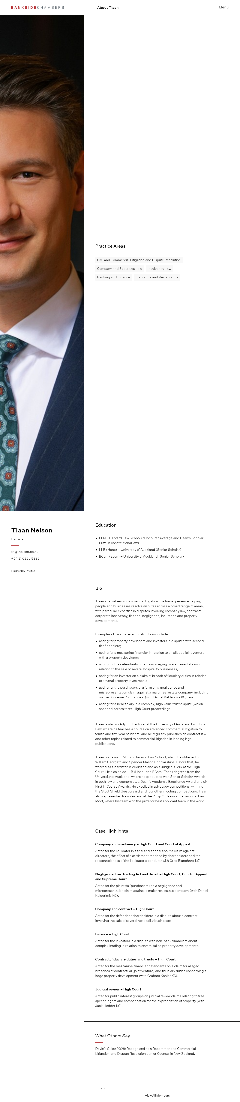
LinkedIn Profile (23, 571)
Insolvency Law (159, 269)
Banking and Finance (113, 277)
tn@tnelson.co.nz (24, 552)
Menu (224, 7)
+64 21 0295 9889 (25, 558)
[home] (37, 7)
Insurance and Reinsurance (157, 277)
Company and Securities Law (119, 269)
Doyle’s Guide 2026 (110, 1049)
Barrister (18, 539)
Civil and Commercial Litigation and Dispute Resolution (139, 260)
